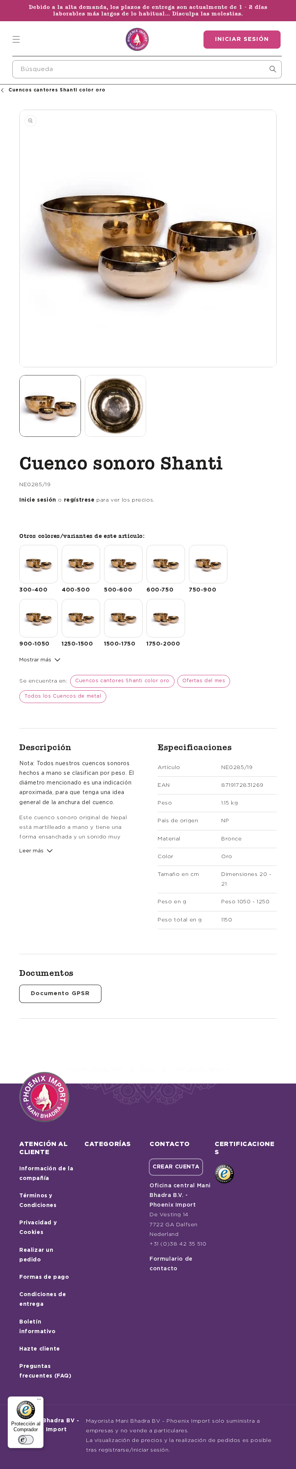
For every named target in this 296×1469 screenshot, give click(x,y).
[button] (16, 39)
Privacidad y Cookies (38, 1227)
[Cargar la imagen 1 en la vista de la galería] (50, 405)
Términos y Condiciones (38, 1200)
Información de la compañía (46, 1173)
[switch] (26, 1439)
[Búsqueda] (272, 69)
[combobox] (147, 69)
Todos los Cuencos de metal (62, 696)
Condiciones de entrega (42, 1299)
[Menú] (39, 1401)
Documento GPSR (60, 993)
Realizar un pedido (36, 1255)
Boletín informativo (37, 1326)
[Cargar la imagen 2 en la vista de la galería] (115, 405)
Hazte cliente (39, 1349)
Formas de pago (44, 1277)
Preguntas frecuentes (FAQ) (45, 1371)
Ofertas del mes (203, 680)
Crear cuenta (176, 1167)
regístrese (79, 500)
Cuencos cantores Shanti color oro (122, 680)
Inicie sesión (37, 500)
